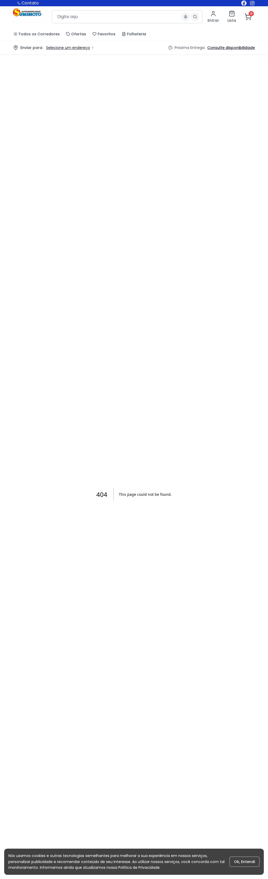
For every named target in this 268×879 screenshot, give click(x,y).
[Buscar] (195, 17)
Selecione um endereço (68, 47)
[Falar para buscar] (185, 17)
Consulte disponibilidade (231, 47)
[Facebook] (244, 3)
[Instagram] (252, 3)
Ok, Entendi (244, 861)
